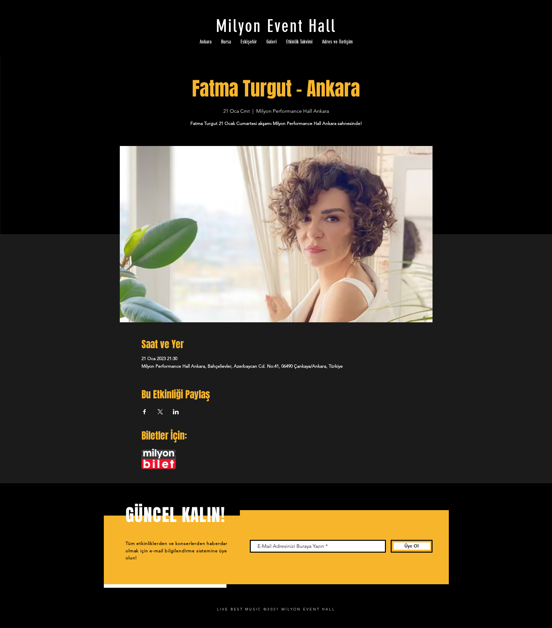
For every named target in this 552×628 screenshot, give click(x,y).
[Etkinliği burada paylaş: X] (160, 411)
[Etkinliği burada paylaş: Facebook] (145, 411)
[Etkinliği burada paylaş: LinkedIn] (176, 411)
